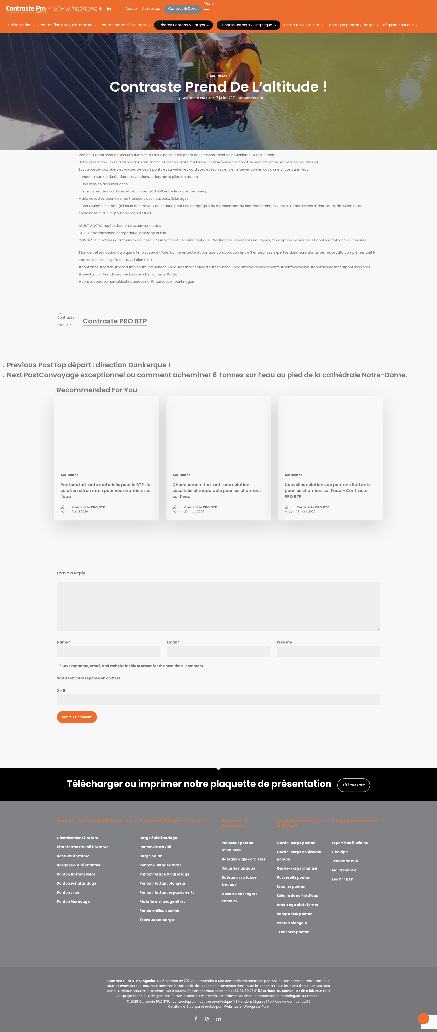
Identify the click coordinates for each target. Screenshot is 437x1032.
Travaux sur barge (157, 919)
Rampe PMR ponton (294, 913)
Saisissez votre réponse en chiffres (89, 678)
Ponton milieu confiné (159, 910)
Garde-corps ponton (296, 842)
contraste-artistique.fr (217, 1001)
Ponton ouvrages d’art (160, 865)
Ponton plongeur (292, 923)
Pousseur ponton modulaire (237, 846)
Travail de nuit (345, 861)
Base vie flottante (73, 856)
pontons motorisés (202, 996)
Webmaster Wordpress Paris (246, 1006)
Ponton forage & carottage (164, 874)
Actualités (218, 76)
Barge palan (151, 856)
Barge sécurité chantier (79, 865)
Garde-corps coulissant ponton (299, 856)
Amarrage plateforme (297, 904)
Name (64, 642)
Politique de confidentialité (289, 1001)
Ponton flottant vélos (76, 874)
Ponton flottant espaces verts (167, 892)
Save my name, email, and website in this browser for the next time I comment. (132, 666)
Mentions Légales (251, 1001)
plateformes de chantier (238, 996)
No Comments (250, 97)
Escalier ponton (291, 886)
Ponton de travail (155, 847)
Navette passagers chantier (239, 897)
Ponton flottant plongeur (162, 883)
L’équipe (340, 852)
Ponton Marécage (73, 901)
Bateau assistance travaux (239, 881)
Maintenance (344, 870)
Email (173, 642)
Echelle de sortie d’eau (297, 895)
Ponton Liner (68, 892)
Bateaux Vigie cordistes (243, 859)
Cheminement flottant (77, 837)
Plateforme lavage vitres (162, 901)
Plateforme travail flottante (83, 847)
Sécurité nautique (238, 868)
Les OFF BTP (342, 879)
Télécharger (354, 785)
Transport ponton (293, 932)
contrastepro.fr (185, 1001)
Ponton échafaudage (76, 883)
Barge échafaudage (158, 837)
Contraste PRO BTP (197, 97)
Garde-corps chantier (297, 868)
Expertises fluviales (350, 842)
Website (284, 642)
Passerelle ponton (293, 877)
